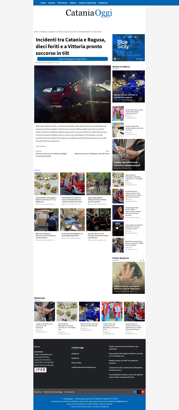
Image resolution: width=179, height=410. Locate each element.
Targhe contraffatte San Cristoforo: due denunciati (127, 164)
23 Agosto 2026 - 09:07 (132, 134)
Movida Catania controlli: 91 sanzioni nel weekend (125, 96)
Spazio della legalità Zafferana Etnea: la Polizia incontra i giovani (97, 200)
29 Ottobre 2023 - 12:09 (52, 62)
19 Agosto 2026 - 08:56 (127, 291)
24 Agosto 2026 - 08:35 (132, 118)
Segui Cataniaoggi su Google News (72, 59)
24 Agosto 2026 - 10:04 (49, 204)
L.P (127, 217)
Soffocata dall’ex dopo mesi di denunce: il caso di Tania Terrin (127, 287)
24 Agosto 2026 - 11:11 (127, 168)
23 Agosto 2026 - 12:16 (75, 204)
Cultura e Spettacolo (87, 3)
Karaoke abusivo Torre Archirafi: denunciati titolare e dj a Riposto (98, 236)
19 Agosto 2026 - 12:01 (49, 240)
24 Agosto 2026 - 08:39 (127, 100)
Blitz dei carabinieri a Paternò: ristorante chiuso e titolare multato (46, 236)
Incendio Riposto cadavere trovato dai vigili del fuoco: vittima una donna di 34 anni (72, 200)
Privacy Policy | (87, 407)
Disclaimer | (97, 407)
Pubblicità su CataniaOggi (53, 392)
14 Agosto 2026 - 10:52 (101, 240)
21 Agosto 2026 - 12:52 (132, 249)
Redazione (103, 3)
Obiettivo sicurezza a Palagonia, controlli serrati (92, 152)
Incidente (43, 146)
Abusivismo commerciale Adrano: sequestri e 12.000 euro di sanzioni (134, 243)
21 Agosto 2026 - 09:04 (101, 204)
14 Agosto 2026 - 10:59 (75, 238)
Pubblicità (75, 358)
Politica (73, 3)
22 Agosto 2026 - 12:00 (132, 233)
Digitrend (121, 401)
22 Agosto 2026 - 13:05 (135, 217)
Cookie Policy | (75, 407)
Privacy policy (77, 363)
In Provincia (62, 3)
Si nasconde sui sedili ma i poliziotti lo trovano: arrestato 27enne (134, 227)
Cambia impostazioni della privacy (84, 367)
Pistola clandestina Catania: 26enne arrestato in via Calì (134, 128)
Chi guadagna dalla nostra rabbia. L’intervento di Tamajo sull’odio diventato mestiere (133, 211)
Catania (51, 3)
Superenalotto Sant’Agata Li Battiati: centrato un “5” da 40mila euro (46, 200)
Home (43, 3)
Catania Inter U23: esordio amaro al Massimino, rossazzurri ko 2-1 (134, 112)
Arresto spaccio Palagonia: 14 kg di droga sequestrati (72, 235)
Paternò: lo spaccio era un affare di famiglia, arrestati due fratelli (51, 153)
